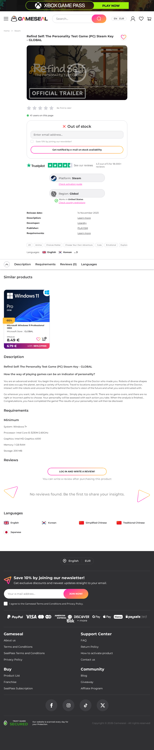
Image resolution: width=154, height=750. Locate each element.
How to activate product (97, 653)
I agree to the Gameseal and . (46, 603)
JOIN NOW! (75, 593)
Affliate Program (92, 688)
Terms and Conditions (49, 603)
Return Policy (90, 646)
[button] (149, 19)
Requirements (45, 264)
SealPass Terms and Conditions (24, 653)
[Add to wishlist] (123, 37)
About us (10, 640)
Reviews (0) (68, 264)
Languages (89, 264)
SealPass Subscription (18, 688)
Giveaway (87, 682)
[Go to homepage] (29, 19)
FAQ (84, 640)
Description (22, 264)
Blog (84, 675)
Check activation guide (70, 184)
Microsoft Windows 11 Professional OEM (25, 326)
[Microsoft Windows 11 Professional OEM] (27, 306)
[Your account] (133, 19)
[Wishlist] (141, 19)
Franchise (10, 682)
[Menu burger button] (6, 19)
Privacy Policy (75, 603)
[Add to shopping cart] (44, 339)
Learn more (84, 217)
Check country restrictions (72, 202)
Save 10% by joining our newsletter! (54, 141)
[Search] (99, 19)
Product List (12, 675)
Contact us (88, 659)
